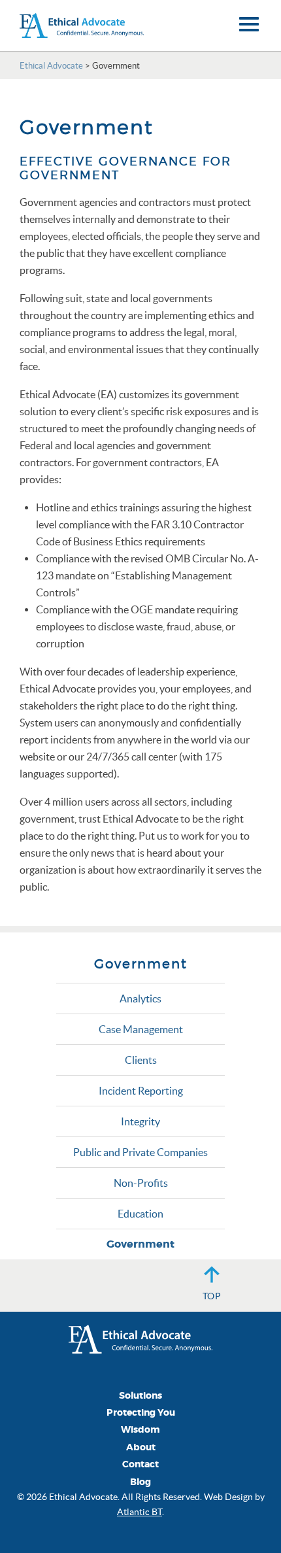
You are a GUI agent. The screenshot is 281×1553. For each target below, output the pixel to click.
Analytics (140, 998)
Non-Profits (141, 1183)
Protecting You (141, 1413)
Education (140, 1214)
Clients (141, 1060)
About (141, 1447)
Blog (140, 1482)
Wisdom (140, 1430)
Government (140, 1244)
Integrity (140, 1121)
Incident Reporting (141, 1091)
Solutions (140, 1396)
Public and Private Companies (140, 1152)
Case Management (141, 1029)
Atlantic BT (139, 1512)
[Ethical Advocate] (140, 1338)
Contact (140, 1464)
